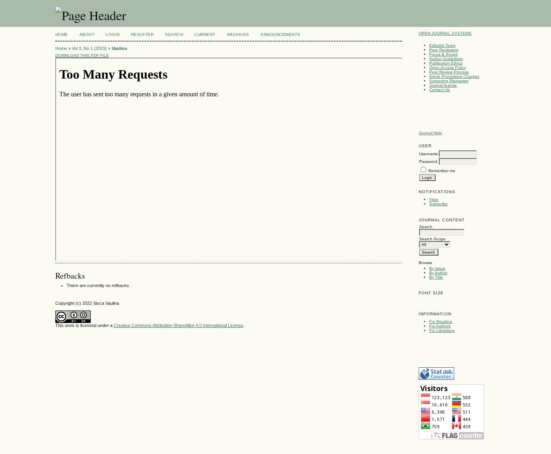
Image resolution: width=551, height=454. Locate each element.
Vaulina (119, 48)
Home (61, 34)
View (433, 199)
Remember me (441, 171)
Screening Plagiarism (448, 81)
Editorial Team (442, 45)
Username (428, 154)
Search (174, 34)
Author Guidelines (446, 58)
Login (113, 34)
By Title (436, 277)
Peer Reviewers (443, 50)
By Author (438, 273)
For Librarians (442, 330)
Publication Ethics (445, 63)
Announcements (281, 34)
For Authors (440, 326)
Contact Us (439, 89)
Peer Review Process (449, 72)
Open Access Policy (447, 67)
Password (428, 161)
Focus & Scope (443, 54)
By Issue (437, 268)
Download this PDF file (82, 55)
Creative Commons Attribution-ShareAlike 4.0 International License (178, 325)
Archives (238, 34)
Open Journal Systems (445, 33)
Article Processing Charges (454, 76)
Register (142, 34)
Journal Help (430, 133)
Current (204, 34)
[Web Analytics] (436, 378)
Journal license (443, 85)
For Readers (440, 321)
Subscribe (438, 204)
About (87, 34)
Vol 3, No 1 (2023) (89, 48)
